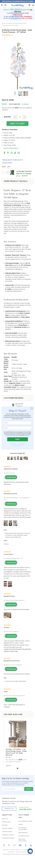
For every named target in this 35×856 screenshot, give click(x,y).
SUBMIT (17, 439)
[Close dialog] (32, 408)
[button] (30, 851)
